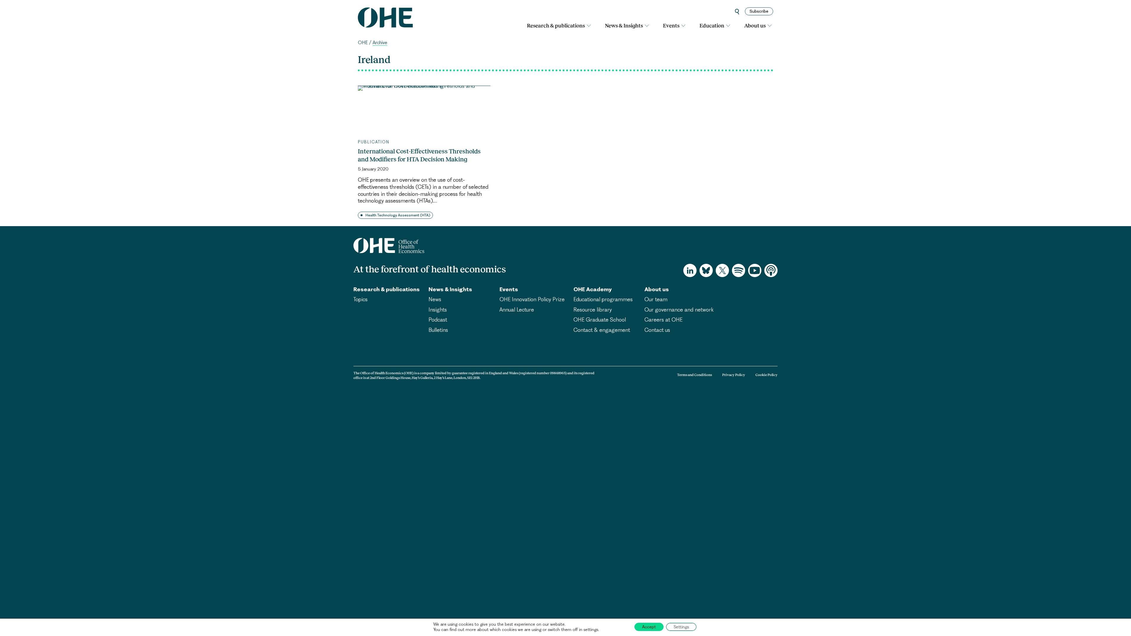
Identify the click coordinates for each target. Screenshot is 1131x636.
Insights (438, 310)
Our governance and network (679, 310)
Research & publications (556, 26)
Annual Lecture (517, 310)
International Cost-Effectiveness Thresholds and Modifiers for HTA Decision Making (419, 155)
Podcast (438, 320)
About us (755, 26)
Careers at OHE (663, 320)
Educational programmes (603, 299)
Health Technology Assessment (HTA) (398, 215)
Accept (649, 627)
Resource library (592, 310)
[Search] (737, 11)
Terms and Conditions (694, 375)
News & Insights (624, 26)
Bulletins (438, 330)
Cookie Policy (766, 375)
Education (712, 26)
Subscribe (759, 11)
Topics (360, 299)
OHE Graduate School (599, 320)
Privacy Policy (733, 375)
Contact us (657, 330)
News (435, 299)
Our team (655, 299)
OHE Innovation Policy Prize (532, 299)
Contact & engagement (601, 330)
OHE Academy (592, 289)
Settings (681, 627)
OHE (363, 42)
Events (671, 26)
